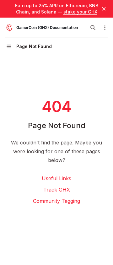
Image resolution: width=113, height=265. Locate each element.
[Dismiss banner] (104, 9)
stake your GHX (80, 11)
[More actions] (105, 27)
